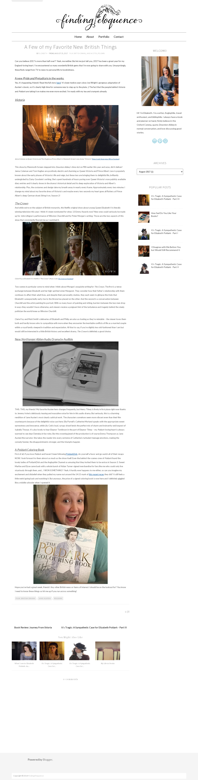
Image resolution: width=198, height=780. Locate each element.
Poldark (101, 53)
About (90, 36)
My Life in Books (108, 663)
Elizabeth (43, 53)
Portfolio (103, 36)
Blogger (47, 759)
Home (78, 36)
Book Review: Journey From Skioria (33, 627)
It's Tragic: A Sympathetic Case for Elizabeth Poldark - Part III (94, 627)
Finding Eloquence (36, 776)
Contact (119, 36)
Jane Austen (91, 53)
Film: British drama (77, 53)
